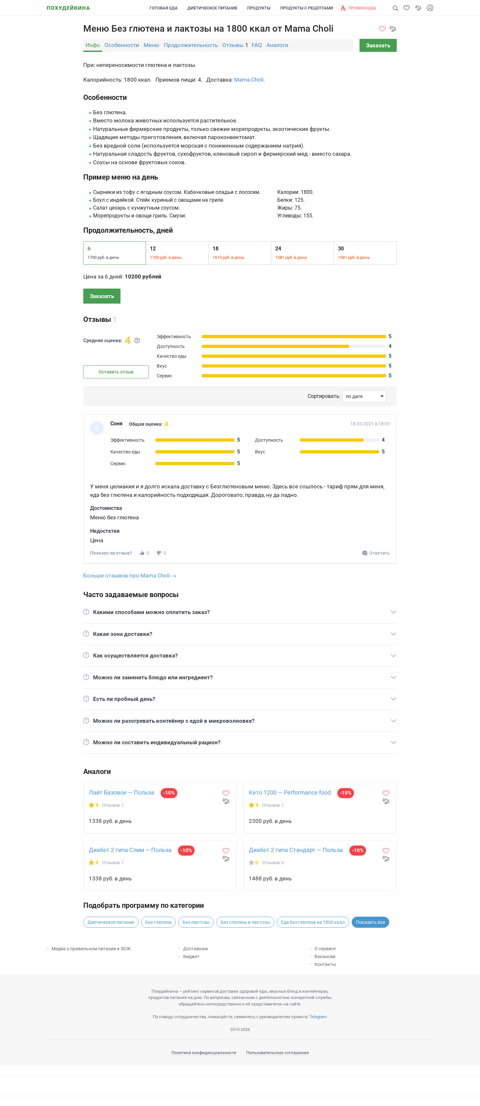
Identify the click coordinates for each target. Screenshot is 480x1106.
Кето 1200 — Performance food (290, 792)
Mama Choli (249, 79)
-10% (169, 793)
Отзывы (233, 45)
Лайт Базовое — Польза (121, 792)
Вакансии (324, 956)
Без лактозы (196, 922)
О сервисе (325, 948)
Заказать (378, 45)
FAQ (257, 45)
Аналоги (277, 45)
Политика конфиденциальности (203, 1052)
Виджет (191, 956)
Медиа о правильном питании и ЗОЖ (91, 948)
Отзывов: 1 (113, 805)
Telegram (318, 1016)
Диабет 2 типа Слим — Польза (130, 849)
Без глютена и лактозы (245, 922)
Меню (151, 45)
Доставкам (195, 948)
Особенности (121, 45)
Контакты (325, 964)
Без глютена (158, 922)
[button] (406, 8)
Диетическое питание (212, 8)
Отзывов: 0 (273, 862)
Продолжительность (191, 45)
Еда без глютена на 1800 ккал (313, 922)
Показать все (370, 922)
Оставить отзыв (116, 371)
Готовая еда (164, 8)
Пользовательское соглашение (277, 1052)
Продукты (258, 8)
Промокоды (362, 8)
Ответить (379, 553)
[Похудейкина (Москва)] (68, 6)
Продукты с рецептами (306, 8)
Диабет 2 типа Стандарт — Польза (296, 849)
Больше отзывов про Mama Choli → (130, 575)
